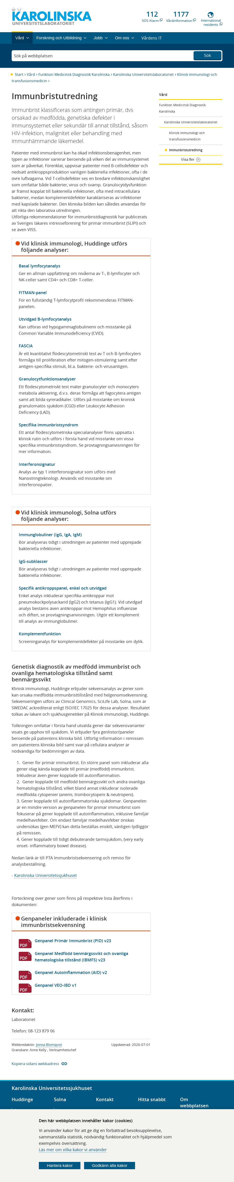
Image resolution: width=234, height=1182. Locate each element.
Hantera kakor (60, 1165)
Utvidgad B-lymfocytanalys (45, 319)
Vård (31, 74)
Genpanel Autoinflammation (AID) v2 (71, 972)
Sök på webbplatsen (33, 55)
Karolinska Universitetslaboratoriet (143, 74)
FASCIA (26, 345)
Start (19, 74)
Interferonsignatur (37, 464)
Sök (207, 55)
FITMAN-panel (33, 292)
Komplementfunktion (40, 633)
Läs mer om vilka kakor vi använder (73, 1149)
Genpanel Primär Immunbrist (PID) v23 (73, 940)
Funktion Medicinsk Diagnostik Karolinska (74, 74)
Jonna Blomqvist (49, 1044)
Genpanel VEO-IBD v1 (56, 985)
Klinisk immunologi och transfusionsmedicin (187, 136)
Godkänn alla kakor (109, 1165)
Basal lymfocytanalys (39, 266)
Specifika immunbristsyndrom (48, 424)
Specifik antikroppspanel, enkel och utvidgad (62, 588)
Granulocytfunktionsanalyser (47, 379)
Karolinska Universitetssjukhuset (45, 875)
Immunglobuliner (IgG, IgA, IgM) (50, 534)
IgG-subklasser (33, 561)
